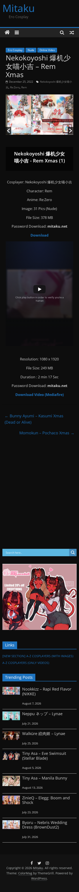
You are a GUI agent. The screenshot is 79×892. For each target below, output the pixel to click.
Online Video (47, 50)
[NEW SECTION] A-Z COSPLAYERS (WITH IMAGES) (37, 656)
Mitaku (18, 8)
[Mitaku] (7, 32)
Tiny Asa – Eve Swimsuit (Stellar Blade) (44, 756)
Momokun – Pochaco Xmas (46, 432)
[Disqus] (39, 492)
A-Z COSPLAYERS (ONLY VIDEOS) (25, 663)
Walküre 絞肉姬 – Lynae (43, 733)
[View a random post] (72, 32)
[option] (40, 132)
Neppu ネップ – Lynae (42, 713)
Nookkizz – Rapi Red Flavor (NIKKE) (46, 691)
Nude (31, 50)
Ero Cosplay (15, 50)
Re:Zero (15, 87)
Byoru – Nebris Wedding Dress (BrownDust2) (44, 825)
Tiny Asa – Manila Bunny (44, 778)
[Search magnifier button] (73, 552)
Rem (24, 87)
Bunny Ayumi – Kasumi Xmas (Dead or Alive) (34, 419)
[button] (8, 131)
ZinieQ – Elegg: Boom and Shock (46, 800)
